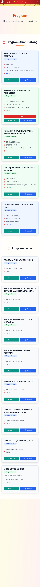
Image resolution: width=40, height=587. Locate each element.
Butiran (10, 80)
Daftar (21, 117)
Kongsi (29, 80)
